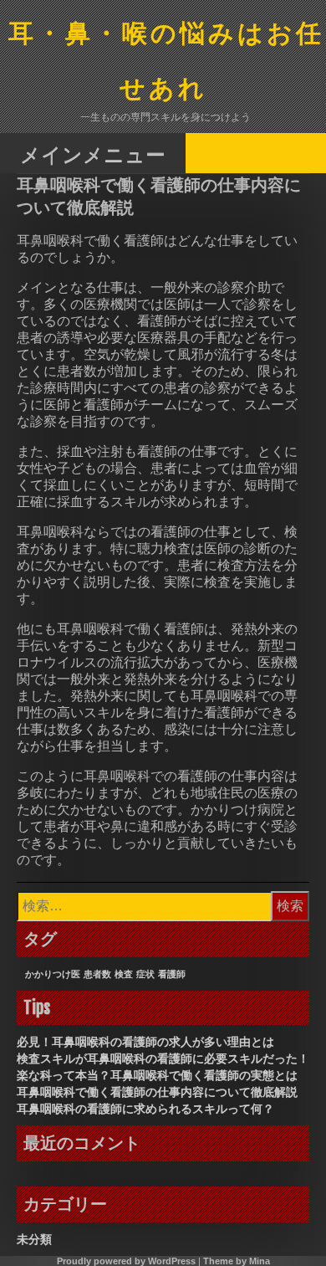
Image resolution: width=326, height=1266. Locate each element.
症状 (145, 974)
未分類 (34, 1239)
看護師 (172, 974)
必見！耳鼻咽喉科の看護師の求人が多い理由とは (145, 1041)
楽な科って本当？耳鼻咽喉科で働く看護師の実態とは (157, 1075)
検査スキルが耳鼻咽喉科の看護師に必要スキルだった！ (163, 1058)
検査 (124, 974)
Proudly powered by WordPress (126, 1261)
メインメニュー (93, 154)
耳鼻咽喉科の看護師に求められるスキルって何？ (145, 1108)
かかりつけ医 (52, 974)
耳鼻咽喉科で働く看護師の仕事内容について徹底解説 (157, 1092)
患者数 (97, 974)
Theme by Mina (236, 1261)
